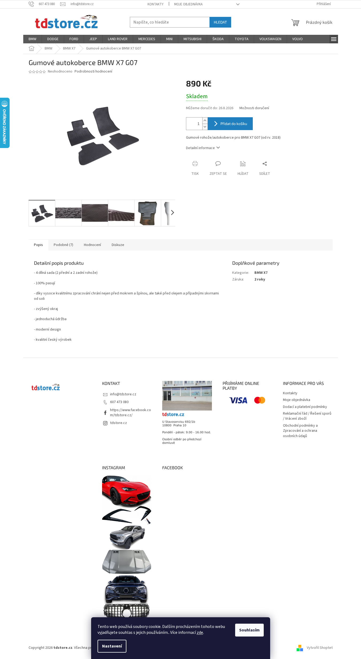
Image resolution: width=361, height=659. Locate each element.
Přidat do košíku (233, 123)
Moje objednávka (188, 4)
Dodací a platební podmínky (305, 407)
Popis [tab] (38, 245)
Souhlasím (249, 630)
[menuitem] (32, 39)
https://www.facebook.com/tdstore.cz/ (130, 412)
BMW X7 (260, 272)
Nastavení (112, 646)
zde (200, 632)
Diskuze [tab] (118, 245)
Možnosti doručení (254, 108)
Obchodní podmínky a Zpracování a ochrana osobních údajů (300, 431)
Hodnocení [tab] (92, 245)
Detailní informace (200, 148)
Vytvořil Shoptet (320, 647)
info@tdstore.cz (123, 394)
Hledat (220, 22)
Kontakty (155, 4)
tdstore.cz (118, 423)
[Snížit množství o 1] (205, 127)
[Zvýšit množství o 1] (205, 121)
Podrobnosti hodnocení (93, 71)
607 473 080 (119, 402)
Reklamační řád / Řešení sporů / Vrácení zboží (307, 416)
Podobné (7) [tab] (63, 245)
